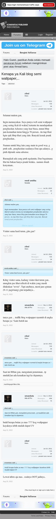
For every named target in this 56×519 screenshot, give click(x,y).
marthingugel (8, 384)
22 (51, 191)
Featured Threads (25, 38)
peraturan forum (12, 63)
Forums (17, 35)
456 (50, 307)
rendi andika (30, 180)
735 (50, 104)
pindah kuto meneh (45, 109)
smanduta (29, 305)
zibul (27, 93)
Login (40, 35)
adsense (11, 84)
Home (6, 35)
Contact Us (46, 512)
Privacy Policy (50, 516)
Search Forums (9, 38)
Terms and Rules (37, 516)
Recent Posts (41, 38)
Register (49, 35)
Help (53, 512)
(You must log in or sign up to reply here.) (40, 490)
